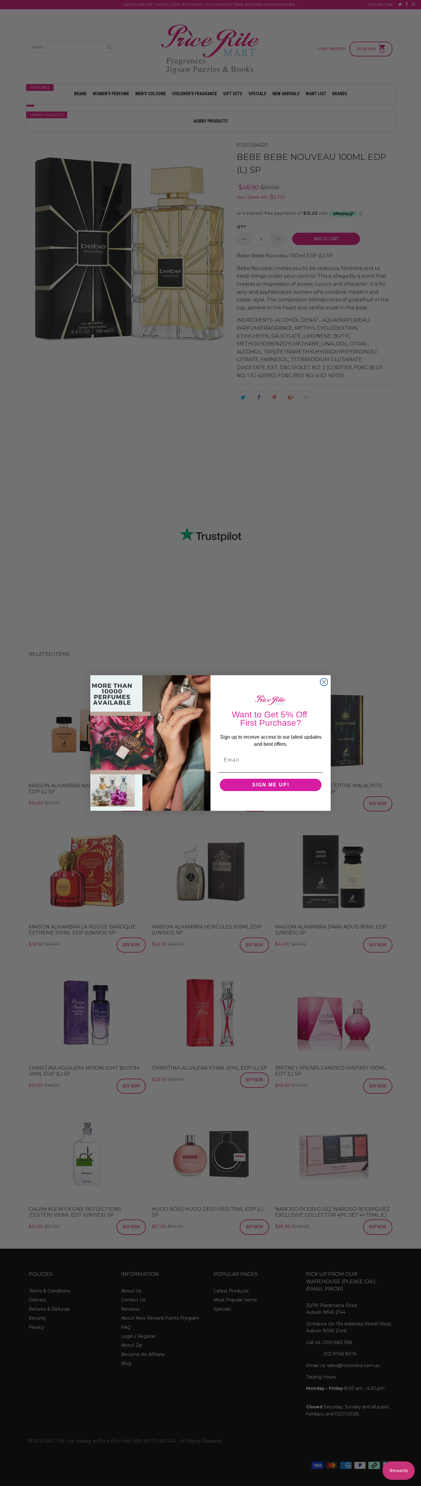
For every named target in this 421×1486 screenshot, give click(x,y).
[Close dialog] (324, 682)
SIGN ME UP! (270, 784)
